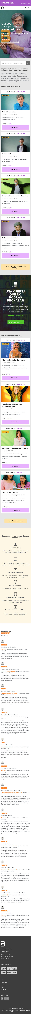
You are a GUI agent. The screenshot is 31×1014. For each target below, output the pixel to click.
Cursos (3, 985)
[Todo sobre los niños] (15, 228)
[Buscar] (28, 63)
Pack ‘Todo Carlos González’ (8, 671)
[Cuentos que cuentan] (15, 482)
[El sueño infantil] (15, 144)
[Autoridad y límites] (15, 102)
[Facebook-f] (5, 998)
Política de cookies (15, 1011)
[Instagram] (2, 998)
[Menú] (29, 8)
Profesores (4, 984)
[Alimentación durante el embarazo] (15, 438)
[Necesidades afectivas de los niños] (15, 186)
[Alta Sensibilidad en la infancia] (15, 350)
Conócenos (4, 982)
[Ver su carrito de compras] (25, 8)
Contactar (4, 989)
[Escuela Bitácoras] (2, 8)
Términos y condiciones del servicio (9, 1010)
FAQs (3, 987)
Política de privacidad (24, 1010)
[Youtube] (7, 998)
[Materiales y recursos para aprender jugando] (15, 394)
